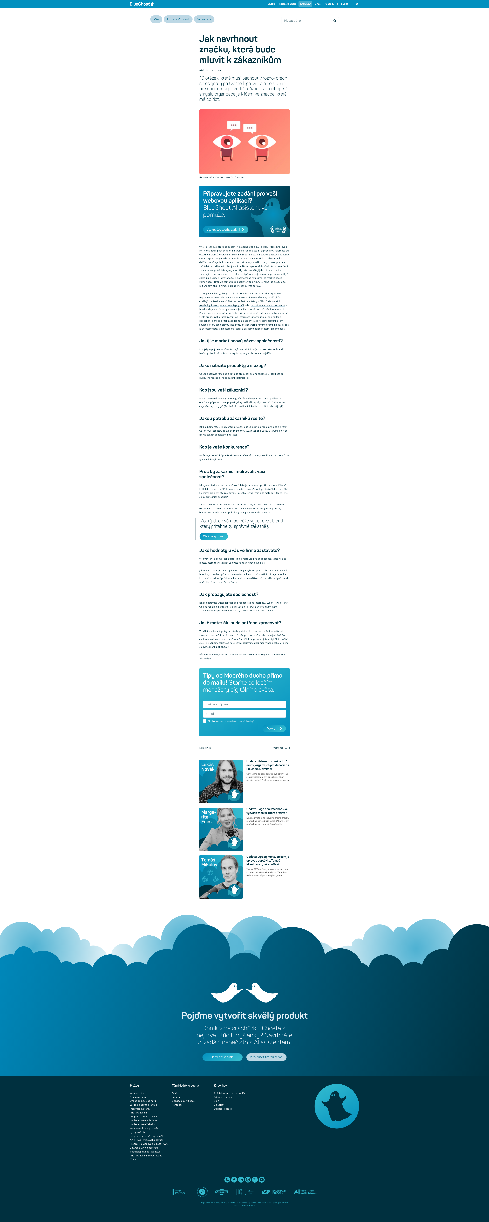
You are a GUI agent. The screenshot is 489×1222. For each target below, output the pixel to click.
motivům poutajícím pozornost (268, 305)
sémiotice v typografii (232, 305)
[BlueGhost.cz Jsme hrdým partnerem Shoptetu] (202, 1192)
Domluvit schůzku (222, 1057)
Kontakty (177, 1104)
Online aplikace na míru (143, 1100)
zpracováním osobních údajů (238, 721)
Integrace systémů (140, 1108)
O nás (175, 1093)
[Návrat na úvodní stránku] (142, 4)
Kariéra (176, 1097)
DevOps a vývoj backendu (144, 1147)
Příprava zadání (138, 1112)
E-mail (210, 714)
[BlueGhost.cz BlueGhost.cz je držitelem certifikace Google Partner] (181, 1192)
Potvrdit (271, 728)
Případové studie (223, 1097)
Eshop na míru (138, 1097)
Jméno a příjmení (217, 704)
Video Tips (204, 19)
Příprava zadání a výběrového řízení (146, 1157)
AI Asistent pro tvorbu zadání (230, 1093)
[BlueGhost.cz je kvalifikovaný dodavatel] (274, 1191)
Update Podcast (178, 19)
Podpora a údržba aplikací (144, 1116)
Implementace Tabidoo (142, 1124)
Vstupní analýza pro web (143, 1104)
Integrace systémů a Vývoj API (146, 1136)
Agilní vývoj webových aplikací (146, 1139)
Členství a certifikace (183, 1100)
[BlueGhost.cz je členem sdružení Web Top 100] (221, 1192)
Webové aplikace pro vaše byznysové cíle (144, 1130)
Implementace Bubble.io (143, 1120)
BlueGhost (250, 1205)
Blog (216, 1100)
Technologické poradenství (145, 1151)
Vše (156, 19)
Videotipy (219, 1104)
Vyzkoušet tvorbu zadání (223, 229)
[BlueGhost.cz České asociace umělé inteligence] (305, 1191)
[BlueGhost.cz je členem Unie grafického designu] (245, 1192)
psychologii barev (209, 305)
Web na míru (137, 1093)
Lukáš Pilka (203, 70)
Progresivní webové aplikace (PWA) (149, 1143)
